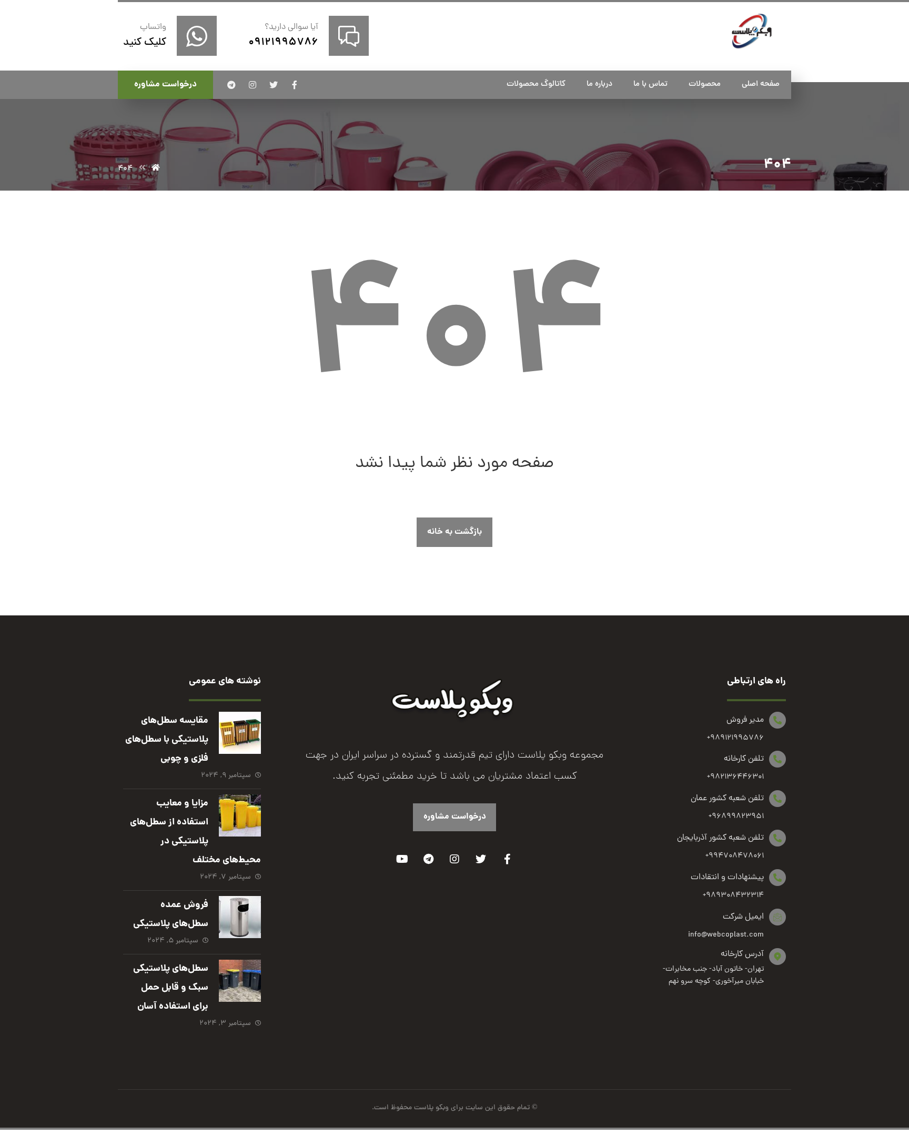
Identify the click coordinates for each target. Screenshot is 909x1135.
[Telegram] (428, 859)
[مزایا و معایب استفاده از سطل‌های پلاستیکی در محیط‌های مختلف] (240, 815)
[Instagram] (454, 859)
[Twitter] (480, 859)
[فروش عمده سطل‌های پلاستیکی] (240, 917)
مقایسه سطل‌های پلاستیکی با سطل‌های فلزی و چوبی (166, 739)
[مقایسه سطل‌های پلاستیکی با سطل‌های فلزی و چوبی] (240, 733)
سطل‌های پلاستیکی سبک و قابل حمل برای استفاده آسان (170, 987)
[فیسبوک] (294, 84)
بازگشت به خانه (454, 532)
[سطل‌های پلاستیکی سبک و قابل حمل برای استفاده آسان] (240, 981)
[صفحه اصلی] (156, 168)
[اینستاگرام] (252, 84)
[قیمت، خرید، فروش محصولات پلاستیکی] (751, 31)
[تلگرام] (231, 84)
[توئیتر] (273, 84)
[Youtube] (401, 859)
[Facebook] (507, 859)
